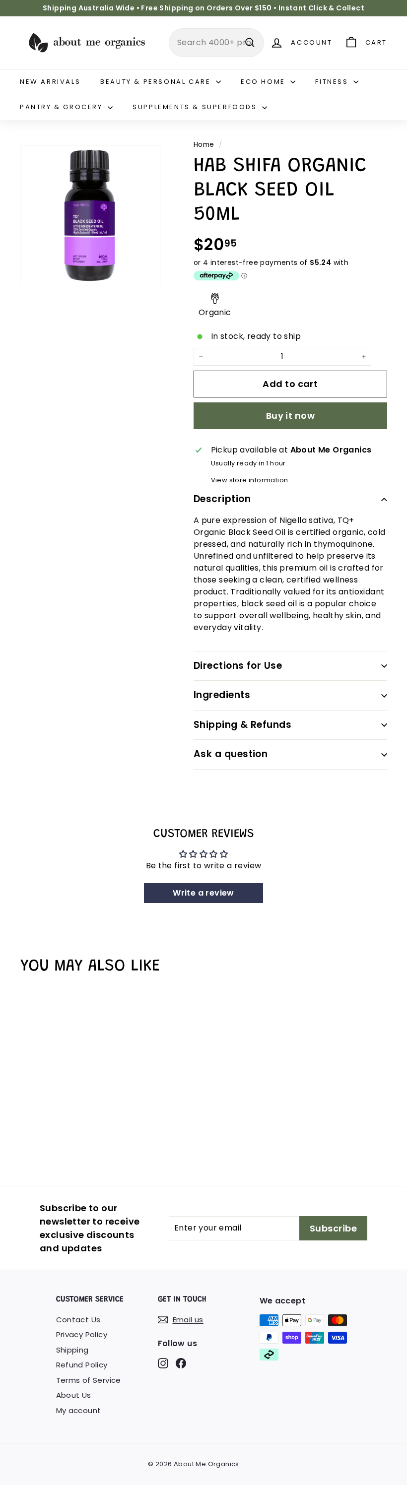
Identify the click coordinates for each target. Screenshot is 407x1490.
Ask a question (231, 754)
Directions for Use (238, 665)
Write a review (203, 893)
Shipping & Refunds (243, 724)
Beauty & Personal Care (156, 81)
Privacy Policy (82, 1334)
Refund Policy (82, 1365)
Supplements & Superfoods (196, 107)
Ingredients (222, 695)
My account (78, 1410)
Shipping (72, 1350)
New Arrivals (50, 81)
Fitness (333, 81)
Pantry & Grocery (62, 107)
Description (222, 499)
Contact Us (78, 1319)
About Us (73, 1395)
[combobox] (216, 42)
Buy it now (290, 415)
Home (204, 144)
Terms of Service (88, 1380)
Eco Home (264, 81)
